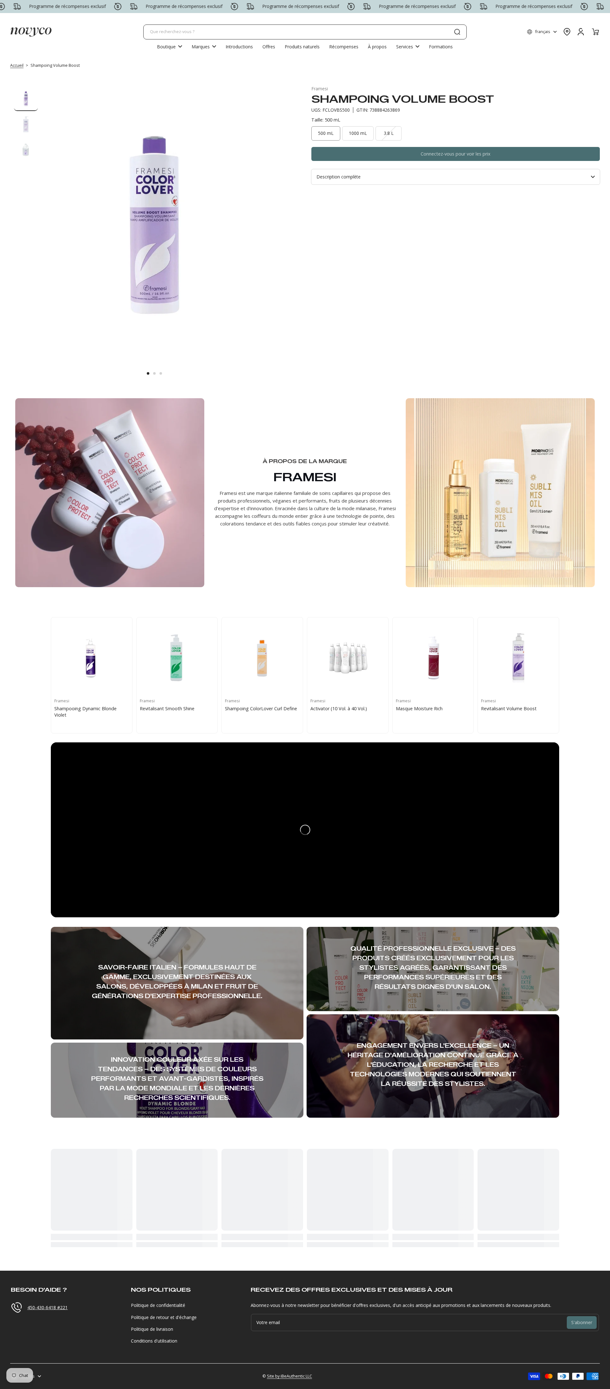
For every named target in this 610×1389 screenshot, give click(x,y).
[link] (204, 46)
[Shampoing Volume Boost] (347, 658)
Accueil (17, 65)
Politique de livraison (152, 1329)
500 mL (326, 133)
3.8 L (389, 133)
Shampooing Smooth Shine (509, 708)
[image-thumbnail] (26, 99)
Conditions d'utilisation (154, 1341)
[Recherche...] (457, 32)
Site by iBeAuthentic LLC (289, 1376)
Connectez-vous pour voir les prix (456, 154)
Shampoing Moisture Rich (252, 708)
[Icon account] (581, 32)
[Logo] (30, 31)
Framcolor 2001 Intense (164, 708)
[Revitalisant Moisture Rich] (433, 658)
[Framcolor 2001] (91, 658)
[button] (541, 32)
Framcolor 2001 (70, 708)
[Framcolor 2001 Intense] (177, 658)
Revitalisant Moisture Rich (423, 708)
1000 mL (358, 133)
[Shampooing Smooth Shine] (518, 658)
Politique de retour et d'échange (164, 1317)
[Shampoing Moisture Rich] (262, 658)
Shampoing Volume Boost (338, 708)
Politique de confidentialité (158, 1305)
